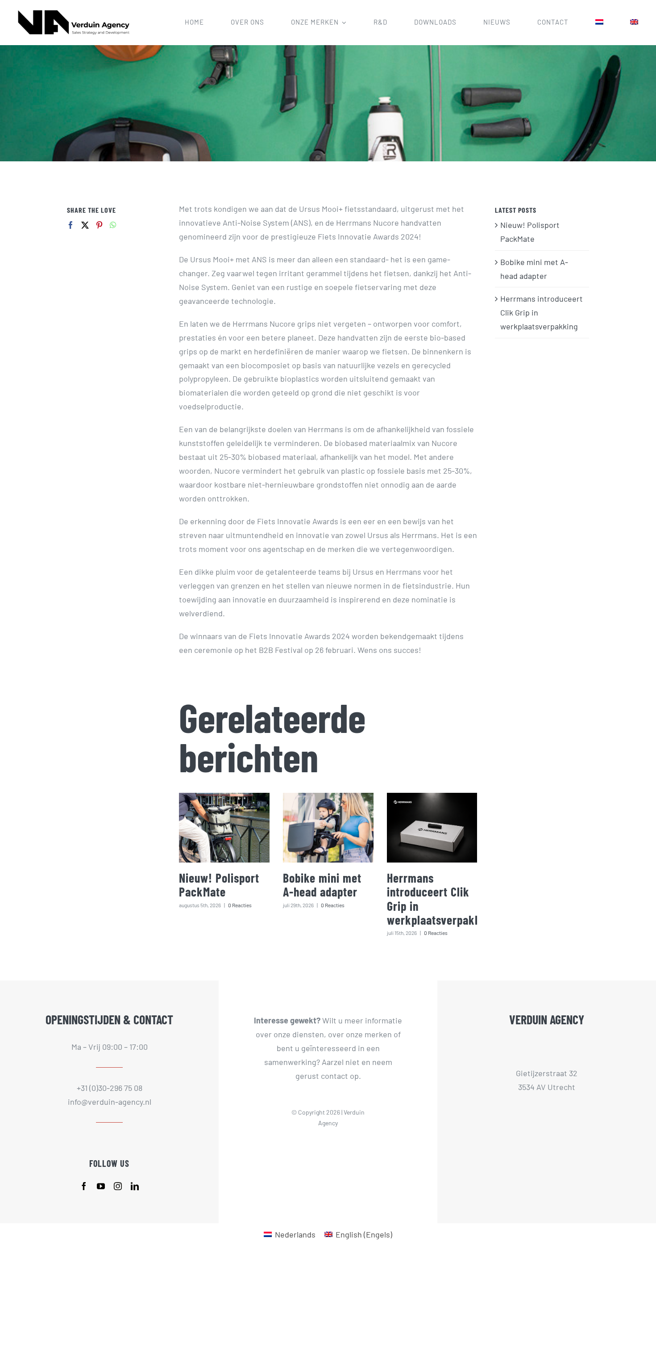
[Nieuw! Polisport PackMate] (224, 827)
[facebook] (84, 1186)
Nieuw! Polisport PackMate (219, 884)
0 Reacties (240, 905)
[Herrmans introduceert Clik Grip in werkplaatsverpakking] (432, 827)
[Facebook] (71, 225)
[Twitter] (85, 225)
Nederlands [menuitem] (295, 1234)
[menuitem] (599, 22)
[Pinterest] (99, 225)
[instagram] (118, 1186)
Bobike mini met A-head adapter (322, 884)
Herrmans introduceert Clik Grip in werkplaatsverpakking (441, 898)
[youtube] (101, 1186)
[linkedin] (135, 1186)
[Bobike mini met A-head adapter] (328, 827)
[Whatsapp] (113, 225)
